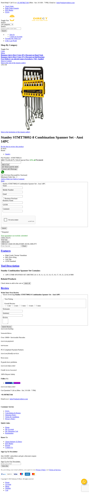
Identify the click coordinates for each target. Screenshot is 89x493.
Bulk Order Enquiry (12, 8)
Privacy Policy (10, 419)
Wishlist (8, 488)
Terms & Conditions (12, 417)
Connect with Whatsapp (9, 169)
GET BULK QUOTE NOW (10, 167)
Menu (3, 53)
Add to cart (5, 242)
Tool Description (10, 265)
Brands (7, 445)
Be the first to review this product (12, 146)
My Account (9, 429)
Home (7, 427)
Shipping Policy (10, 415)
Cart (6, 490)
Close (3, 51)
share (2, 181)
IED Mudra (9, 10)
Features (6, 250)
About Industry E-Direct (13, 442)
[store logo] (28, 20)
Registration (9, 433)
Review (5, 288)
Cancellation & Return (13, 413)
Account (8, 484)
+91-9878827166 (23, 3)
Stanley (7, 154)
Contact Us (9, 447)
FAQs (7, 12)
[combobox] (11, 28)
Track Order (9, 6)
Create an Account (16, 36)
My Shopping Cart (11, 431)
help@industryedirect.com (66, 3)
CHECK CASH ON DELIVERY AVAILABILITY (19, 244)
